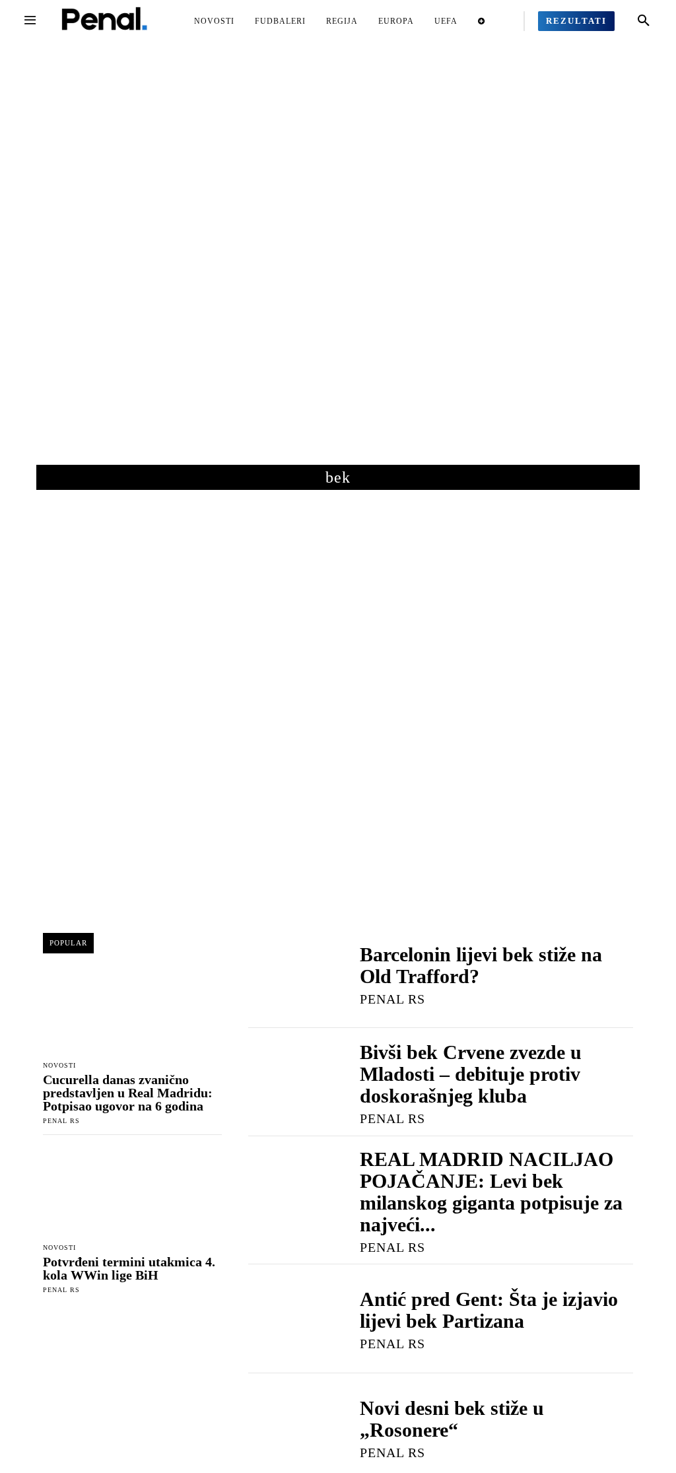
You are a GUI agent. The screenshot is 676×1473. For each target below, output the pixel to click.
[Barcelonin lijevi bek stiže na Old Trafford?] (290, 974)
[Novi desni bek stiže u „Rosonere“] (290, 1427)
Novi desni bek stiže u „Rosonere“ (452, 1419)
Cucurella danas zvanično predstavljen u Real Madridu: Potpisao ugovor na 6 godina (128, 1092)
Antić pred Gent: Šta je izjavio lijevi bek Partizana (489, 1310)
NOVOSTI (59, 1065)
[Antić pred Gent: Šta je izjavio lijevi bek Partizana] (290, 1318)
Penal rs (61, 1120)
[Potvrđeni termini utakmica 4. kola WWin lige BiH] (132, 1192)
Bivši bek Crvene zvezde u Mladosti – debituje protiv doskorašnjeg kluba (471, 1074)
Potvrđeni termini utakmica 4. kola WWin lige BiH (129, 1268)
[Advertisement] (338, 263)
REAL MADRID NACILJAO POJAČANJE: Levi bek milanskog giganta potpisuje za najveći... (491, 1191)
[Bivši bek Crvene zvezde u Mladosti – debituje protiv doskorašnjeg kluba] (290, 1082)
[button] (643, 21)
